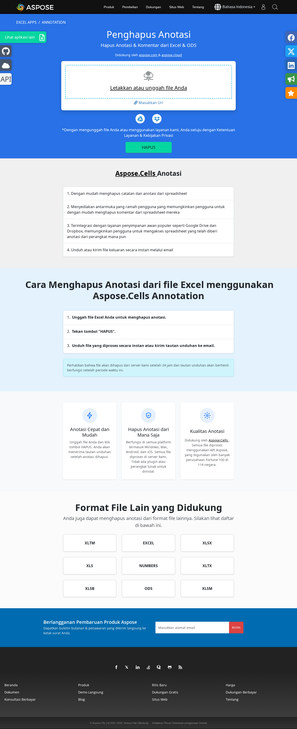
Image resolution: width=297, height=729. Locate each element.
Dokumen (11, 692)
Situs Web (176, 7)
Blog (81, 699)
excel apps (26, 22)
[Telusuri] (275, 7)
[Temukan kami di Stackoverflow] (148, 667)
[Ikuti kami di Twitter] (127, 667)
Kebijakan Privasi (158, 135)
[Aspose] (35, 7)
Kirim (236, 627)
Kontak (203, 723)
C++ (5, 79)
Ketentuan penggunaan (185, 723)
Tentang (198, 7)
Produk (109, 7)
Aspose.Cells (136, 173)
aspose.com (148, 55)
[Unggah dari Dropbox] (156, 118)
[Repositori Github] (170, 667)
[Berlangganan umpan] (181, 667)
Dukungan (153, 7)
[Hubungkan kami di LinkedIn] (138, 667)
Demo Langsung (90, 692)
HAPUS (148, 147)
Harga (230, 685)
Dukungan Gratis (165, 692)
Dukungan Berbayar (241, 692)
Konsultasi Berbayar (20, 699)
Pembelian (130, 7)
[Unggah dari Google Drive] (140, 118)
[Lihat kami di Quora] (159, 667)
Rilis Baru (159, 685)
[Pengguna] (263, 7)
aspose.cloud (171, 55)
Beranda (11, 685)
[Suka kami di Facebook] (116, 667)
